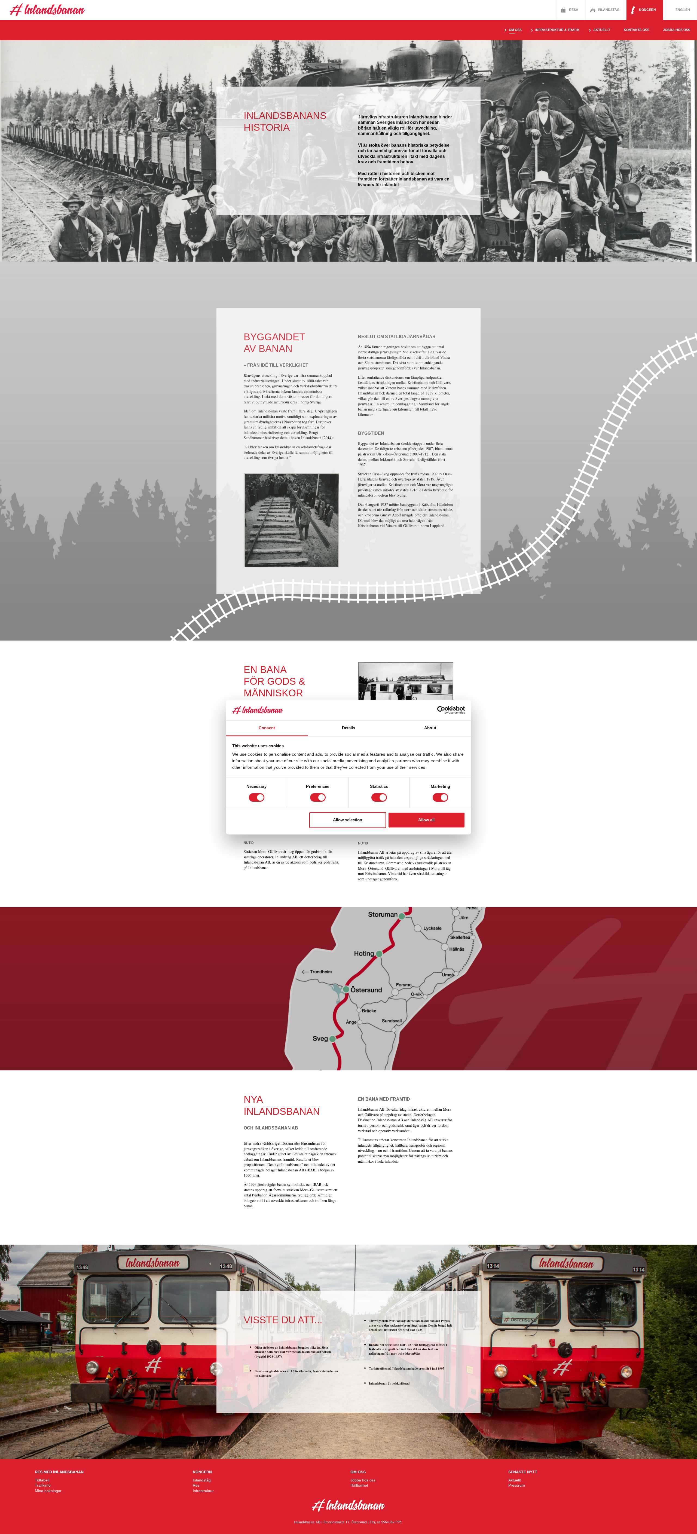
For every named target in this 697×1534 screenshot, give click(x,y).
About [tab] (430, 728)
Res (196, 1485)
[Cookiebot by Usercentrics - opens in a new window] (441, 710)
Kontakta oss (636, 30)
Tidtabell (42, 1480)
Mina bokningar (48, 1491)
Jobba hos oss (676, 30)
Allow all (426, 820)
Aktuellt (514, 1480)
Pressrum (516, 1485)
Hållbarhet (359, 1485)
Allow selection (347, 820)
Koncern (647, 10)
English (682, 10)
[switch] (318, 797)
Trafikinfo (43, 1485)
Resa (573, 10)
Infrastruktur (203, 1491)
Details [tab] (348, 728)
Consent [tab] (267, 728)
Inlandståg (608, 10)
